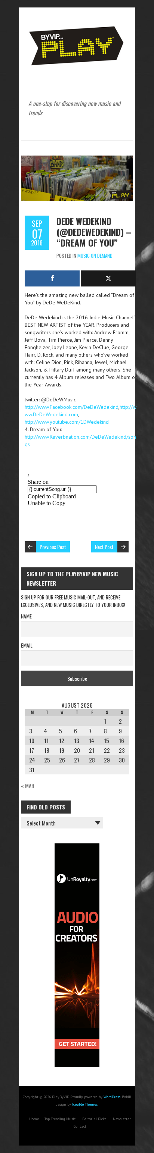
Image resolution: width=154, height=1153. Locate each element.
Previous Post (53, 547)
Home (34, 1118)
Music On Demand (95, 255)
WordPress (112, 1096)
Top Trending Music (60, 1118)
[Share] (52, 278)
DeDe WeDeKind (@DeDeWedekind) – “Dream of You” (93, 231)
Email (27, 645)
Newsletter (122, 1118)
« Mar (27, 785)
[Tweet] (108, 278)
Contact (80, 1126)
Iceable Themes (85, 1104)
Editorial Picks (94, 1118)
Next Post (104, 547)
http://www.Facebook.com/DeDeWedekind (71, 407)
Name (26, 616)
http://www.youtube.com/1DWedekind (67, 422)
